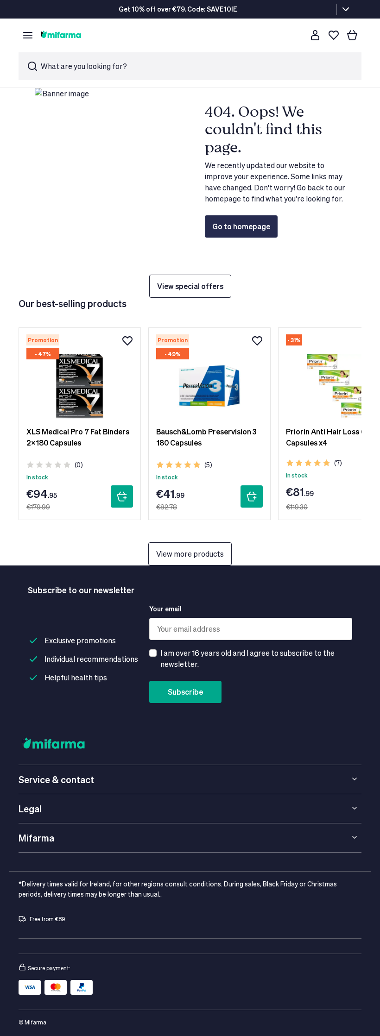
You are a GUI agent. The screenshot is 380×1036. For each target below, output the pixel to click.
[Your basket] (352, 35)
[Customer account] (315, 35)
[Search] (296, 35)
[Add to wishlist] (127, 340)
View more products (190, 553)
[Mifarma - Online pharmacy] (61, 35)
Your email (165, 609)
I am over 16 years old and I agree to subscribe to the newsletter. (247, 658)
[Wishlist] (333, 35)
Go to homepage (241, 226)
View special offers (190, 286)
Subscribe (185, 691)
